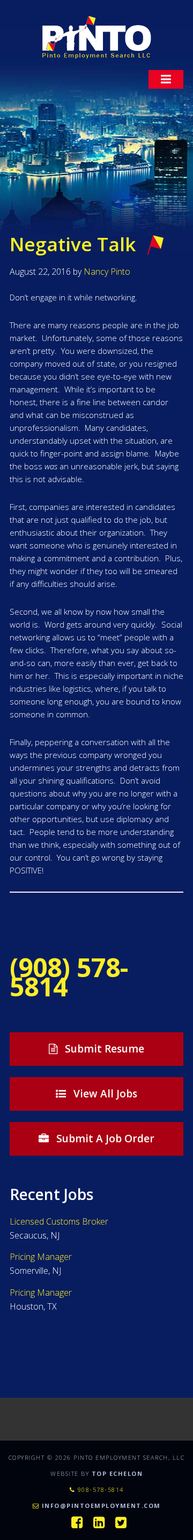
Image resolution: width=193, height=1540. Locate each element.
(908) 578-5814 (69, 977)
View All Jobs (104, 1094)
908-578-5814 (99, 1489)
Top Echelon (117, 1473)
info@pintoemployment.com (101, 1506)
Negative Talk (73, 244)
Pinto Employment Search (96, 37)
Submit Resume (103, 1049)
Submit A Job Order (104, 1139)
